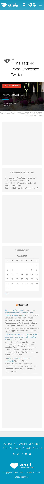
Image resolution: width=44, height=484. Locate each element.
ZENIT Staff (6, 105)
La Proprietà (34, 444)
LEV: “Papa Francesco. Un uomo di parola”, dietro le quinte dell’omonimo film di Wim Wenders (21, 336)
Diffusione (23, 444)
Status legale (15, 448)
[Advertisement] (22, 32)
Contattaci (37, 448)
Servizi (5, 448)
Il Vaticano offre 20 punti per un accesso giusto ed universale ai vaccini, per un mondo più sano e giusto (20, 312)
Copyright (27, 448)
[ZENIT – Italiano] (12, 5)
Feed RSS (23, 304)
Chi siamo (7, 444)
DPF (15, 444)
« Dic (6, 294)
